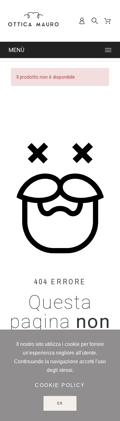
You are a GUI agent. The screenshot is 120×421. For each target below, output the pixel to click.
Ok (60, 403)
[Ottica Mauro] (33, 20)
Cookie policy (60, 385)
